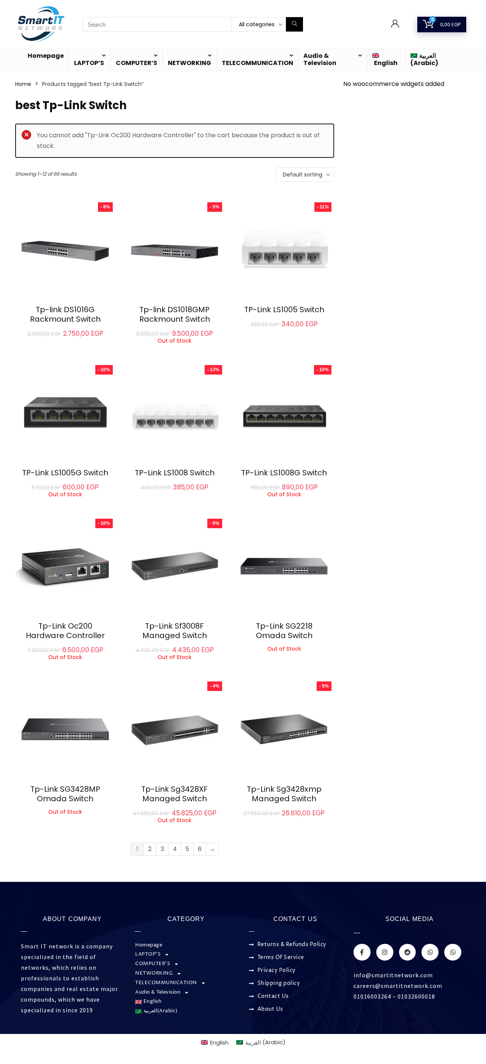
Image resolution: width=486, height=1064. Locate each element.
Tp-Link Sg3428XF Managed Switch (174, 794)
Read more (174, 350)
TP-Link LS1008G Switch (284, 472)
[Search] (294, 24)
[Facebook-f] (362, 952)
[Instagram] (384, 952)
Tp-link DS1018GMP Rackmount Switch (174, 314)
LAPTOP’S (89, 63)
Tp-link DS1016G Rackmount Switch (65, 314)
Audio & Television (319, 59)
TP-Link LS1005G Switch (65, 472)
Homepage (46, 55)
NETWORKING (189, 63)
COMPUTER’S (136, 63)
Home (23, 84)
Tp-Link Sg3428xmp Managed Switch (284, 794)
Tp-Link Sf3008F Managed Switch (174, 631)
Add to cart (65, 341)
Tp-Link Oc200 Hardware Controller (65, 631)
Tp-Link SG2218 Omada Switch (284, 631)
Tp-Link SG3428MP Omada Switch (65, 794)
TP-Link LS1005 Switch (284, 309)
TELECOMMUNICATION (257, 63)
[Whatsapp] (430, 952)
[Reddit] (407, 952)
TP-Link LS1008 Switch (175, 472)
